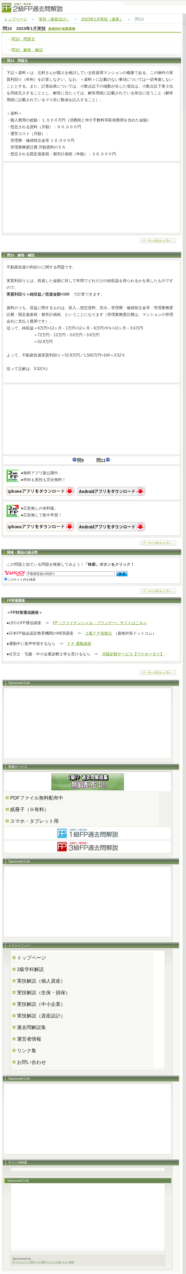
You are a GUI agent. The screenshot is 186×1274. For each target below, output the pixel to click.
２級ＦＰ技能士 (98, 633)
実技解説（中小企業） (41, 1004)
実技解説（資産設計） (41, 1015)
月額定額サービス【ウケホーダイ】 (133, 654)
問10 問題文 (23, 39)
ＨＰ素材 (41, 1262)
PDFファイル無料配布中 (36, 797)
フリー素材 (68, 1262)
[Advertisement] (91, 198)
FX (14, 1262)
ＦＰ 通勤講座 (79, 644)
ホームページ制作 (26, 1262)
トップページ (15, 19)
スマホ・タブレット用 (34, 821)
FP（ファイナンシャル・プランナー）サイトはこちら (100, 623)
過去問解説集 (31, 1027)
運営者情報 (29, 1039)
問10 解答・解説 (27, 50)
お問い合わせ (31, 1062)
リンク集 (26, 1050)
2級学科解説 (30, 969)
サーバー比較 (54, 1262)
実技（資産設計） (54, 19)
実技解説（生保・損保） (43, 992)
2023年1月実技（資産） (102, 19)
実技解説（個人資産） (41, 981)
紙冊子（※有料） (29, 809)
